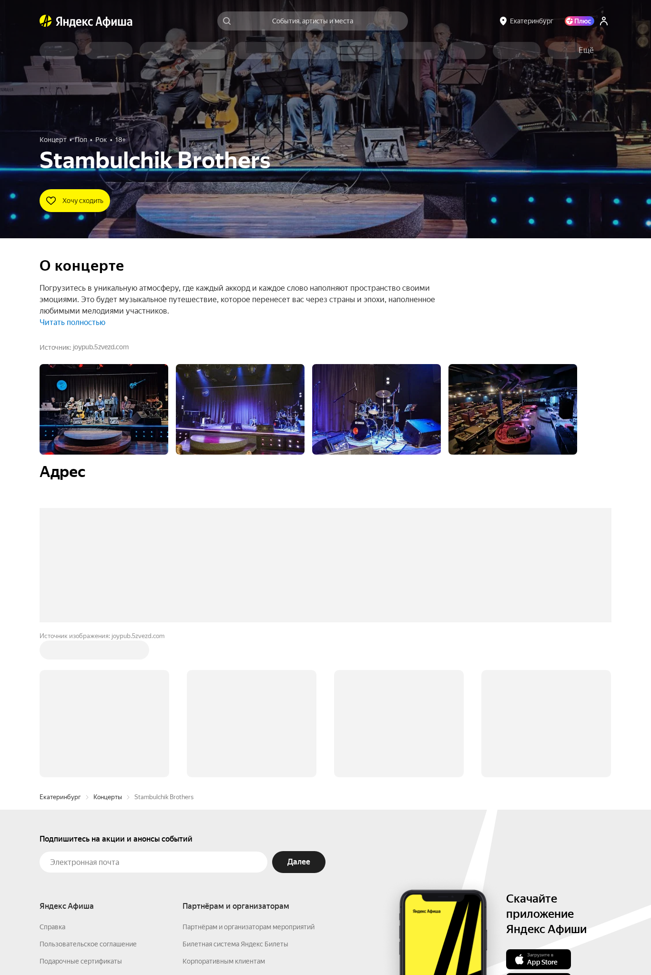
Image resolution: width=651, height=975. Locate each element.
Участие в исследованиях (79, 851)
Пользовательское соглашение (88, 799)
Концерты (107, 652)
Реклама (241, 947)
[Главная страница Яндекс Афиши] (46, 21)
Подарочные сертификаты (81, 817)
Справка (52, 782)
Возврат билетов (66, 834)
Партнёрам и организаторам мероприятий (249, 782)
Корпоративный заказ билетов (230, 834)
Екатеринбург (60, 652)
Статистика (198, 947)
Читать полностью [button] (72, 322)
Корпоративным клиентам (224, 817)
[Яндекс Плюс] (579, 21)
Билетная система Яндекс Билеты (235, 799)
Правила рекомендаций (76, 868)
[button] (586, 50)
